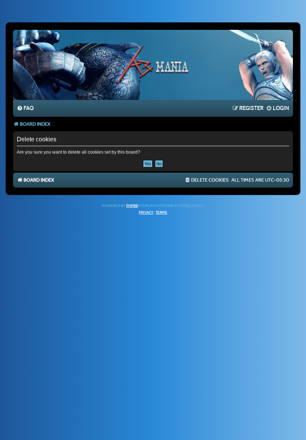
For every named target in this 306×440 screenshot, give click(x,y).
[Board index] (153, 64)
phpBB (132, 206)
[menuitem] (25, 108)
